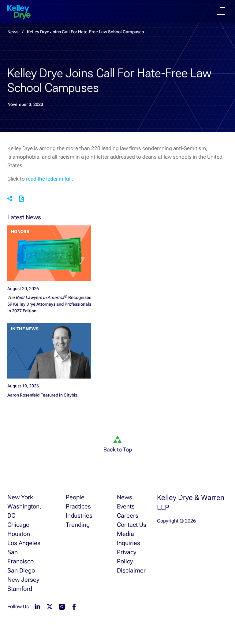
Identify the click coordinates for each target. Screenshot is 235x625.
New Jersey (23, 579)
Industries (79, 515)
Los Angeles (23, 543)
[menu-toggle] (221, 11)
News (124, 497)
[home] (19, 12)
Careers (127, 515)
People (75, 497)
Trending (78, 524)
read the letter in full (49, 179)
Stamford (19, 588)
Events (126, 506)
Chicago (18, 524)
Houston (18, 533)
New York (20, 497)
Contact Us (131, 524)
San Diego (21, 570)
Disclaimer (131, 570)
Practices (78, 506)
